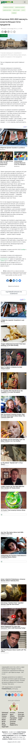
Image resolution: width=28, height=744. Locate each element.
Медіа (4, 719)
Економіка (21, 716)
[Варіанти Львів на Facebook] (6, 695)
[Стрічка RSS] (22, 695)
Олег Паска (15, 275)
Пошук (4, 725)
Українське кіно (7, 10)
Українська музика (19, 7)
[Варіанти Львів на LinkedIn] (12, 695)
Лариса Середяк (9, 275)
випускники (9, 272)
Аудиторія (5, 726)
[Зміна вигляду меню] (25, 2)
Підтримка (13, 718)
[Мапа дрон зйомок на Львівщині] (14, 707)
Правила (12, 723)
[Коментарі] (14, 32)
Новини (14, 13)
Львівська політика (8, 7)
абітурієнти (16, 273)
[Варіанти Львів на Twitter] (9, 695)
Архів (3, 723)
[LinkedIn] (8, 32)
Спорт (20, 719)
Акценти (4, 714)
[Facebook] (2, 32)
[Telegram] (11, 32)
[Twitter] (5, 32)
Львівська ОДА (10, 271)
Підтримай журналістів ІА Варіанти (14, 292)
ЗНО (14, 271)
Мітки (3, 721)
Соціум (4, 36)
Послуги (12, 712)
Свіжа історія (16, 10)
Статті (23, 10)
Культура (21, 714)
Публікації (5, 712)
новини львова (22, 273)
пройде (23, 249)
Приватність (14, 725)
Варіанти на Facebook (13, 286)
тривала (2, 260)
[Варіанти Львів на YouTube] (15, 695)
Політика (13, 721)
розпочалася (3, 259)
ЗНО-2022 (20, 275)
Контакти (13, 719)
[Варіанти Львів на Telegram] (18, 695)
